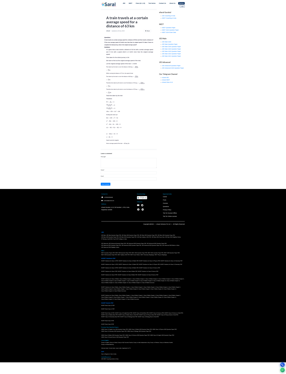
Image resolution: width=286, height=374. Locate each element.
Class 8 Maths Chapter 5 (174, 295)
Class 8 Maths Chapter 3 (150, 295)
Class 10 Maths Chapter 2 (138, 278)
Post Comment (105, 184)
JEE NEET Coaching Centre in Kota (109, 359)
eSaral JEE (165, 77)
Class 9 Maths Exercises (120, 290)
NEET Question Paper (168, 27)
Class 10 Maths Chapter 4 (164, 278)
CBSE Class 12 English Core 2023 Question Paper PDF (114, 329)
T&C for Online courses (170, 216)
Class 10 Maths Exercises (148, 282)
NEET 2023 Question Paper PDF (123, 252)
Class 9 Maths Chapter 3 (150, 287)
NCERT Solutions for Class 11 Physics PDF (149, 264)
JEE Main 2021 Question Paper (171, 56)
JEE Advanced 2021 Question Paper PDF (111, 245)
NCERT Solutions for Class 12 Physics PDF (149, 260)
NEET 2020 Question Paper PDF (172, 252)
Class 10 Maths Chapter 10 (159, 280)
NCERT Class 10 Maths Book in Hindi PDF (128, 314)
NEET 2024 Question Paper (170, 30)
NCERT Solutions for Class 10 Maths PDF (129, 267)
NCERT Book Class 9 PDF (107, 320)
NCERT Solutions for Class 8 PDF (109, 274)
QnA (102, 351)
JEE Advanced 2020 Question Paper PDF (131, 245)
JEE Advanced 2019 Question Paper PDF (152, 245)
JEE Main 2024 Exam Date (158, 237)
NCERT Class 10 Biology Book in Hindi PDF (148, 316)
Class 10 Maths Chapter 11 (173, 280)
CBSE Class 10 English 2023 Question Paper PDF (162, 335)
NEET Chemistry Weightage (147, 254)
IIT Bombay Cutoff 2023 (107, 239)
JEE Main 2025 (166, 42)
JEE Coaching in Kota (168, 16)
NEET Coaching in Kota (169, 18)
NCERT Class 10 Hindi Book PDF (141, 313)
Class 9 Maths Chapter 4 (162, 287)
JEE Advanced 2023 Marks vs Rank (170, 245)
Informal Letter (104, 348)
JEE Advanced (104, 243)
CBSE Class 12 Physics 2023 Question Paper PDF (164, 329)
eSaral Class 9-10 (167, 82)
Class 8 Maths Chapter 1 (125, 295)
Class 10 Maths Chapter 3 (152, 278)
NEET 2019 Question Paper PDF (109, 254)
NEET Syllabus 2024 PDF (124, 254)
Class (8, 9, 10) (140, 3)
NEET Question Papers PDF (108, 252)
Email (102, 176)
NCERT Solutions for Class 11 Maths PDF (128, 264)
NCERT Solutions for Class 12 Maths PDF (129, 260)
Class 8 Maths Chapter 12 (107, 299)
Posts (164, 200)
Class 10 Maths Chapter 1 (126, 278)
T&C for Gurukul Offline (170, 213)
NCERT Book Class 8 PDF (107, 324)
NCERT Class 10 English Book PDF (123, 313)
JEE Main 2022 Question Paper (171, 53)
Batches (181, 3)
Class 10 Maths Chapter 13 (121, 282)
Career (165, 196)
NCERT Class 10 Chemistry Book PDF (110, 316)
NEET (130, 3)
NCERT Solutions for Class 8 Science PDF (148, 274)
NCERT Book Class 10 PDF (108, 313)
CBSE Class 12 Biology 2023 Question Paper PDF (139, 331)
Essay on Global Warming (107, 344)
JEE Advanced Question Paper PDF (117, 243)
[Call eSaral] (282, 364)
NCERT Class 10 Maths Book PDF (109, 314)
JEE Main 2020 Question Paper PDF (110, 237)
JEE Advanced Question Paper (171, 65)
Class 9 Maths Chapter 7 (119, 289)
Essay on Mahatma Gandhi (166, 342)
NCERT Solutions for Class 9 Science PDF (148, 271)
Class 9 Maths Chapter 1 (125, 287)
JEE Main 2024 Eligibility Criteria (173, 237)
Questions (166, 206)
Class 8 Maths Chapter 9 (144, 297)
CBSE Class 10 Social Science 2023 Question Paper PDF (115, 337)
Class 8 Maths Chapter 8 (132, 297)
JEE (124, 3)
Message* (103, 156)
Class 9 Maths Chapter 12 (107, 290)
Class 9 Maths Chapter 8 (132, 289)
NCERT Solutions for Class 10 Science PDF (149, 267)
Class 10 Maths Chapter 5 (177, 278)
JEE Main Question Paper (169, 44)
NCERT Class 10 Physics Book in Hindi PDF (167, 314)
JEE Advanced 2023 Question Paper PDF (136, 243)
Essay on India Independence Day (141, 342)
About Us (172, 3)
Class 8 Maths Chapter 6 (107, 297)
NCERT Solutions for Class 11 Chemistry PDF (171, 264)
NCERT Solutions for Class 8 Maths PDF (127, 274)
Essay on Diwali (113, 342)
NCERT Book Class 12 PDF (108, 305)
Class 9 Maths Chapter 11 (170, 289)
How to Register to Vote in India (108, 354)
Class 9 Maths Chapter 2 (137, 287)
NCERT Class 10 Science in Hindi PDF (174, 313)
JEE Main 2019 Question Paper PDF (128, 237)
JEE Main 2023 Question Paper (171, 51)
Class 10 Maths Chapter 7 (120, 280)
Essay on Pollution (154, 342)
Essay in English (105, 342)
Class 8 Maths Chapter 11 (170, 297)
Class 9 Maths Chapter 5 (174, 287)
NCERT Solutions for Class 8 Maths (109, 295)
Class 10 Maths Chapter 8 (133, 280)
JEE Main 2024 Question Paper (171, 49)
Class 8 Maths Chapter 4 (162, 295)
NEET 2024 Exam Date (169, 32)
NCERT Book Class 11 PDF (108, 309)
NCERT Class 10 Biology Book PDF (128, 316)
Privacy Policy (167, 210)
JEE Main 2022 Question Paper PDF (148, 235)
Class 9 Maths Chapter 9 (144, 289)
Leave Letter (119, 348)
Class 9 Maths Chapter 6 (107, 289)
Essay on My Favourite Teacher (125, 342)
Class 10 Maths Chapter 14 (134, 282)
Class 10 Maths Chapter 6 (107, 280)
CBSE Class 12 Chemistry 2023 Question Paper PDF (114, 331)
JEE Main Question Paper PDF (114, 235)
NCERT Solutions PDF (108, 258)
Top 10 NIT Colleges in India (120, 239)
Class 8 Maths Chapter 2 (137, 295)
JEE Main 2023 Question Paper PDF (130, 235)
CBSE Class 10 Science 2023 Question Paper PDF (137, 335)
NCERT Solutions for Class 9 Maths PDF (127, 271)
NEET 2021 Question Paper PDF (155, 252)
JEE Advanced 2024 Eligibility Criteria (110, 247)
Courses (165, 203)
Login (182, 6)
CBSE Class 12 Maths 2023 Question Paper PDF (140, 329)
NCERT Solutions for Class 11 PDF (109, 264)
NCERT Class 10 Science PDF (156, 313)
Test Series (152, 3)
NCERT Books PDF (107, 303)
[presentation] (133, 66)
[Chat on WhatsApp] (282, 370)
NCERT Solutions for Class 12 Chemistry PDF (171, 260)
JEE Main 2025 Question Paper (171, 46)
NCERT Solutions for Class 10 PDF (109, 267)
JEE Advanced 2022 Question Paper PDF (157, 243)
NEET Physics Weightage (161, 254)
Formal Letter (112, 348)
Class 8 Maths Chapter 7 (119, 297)
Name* (102, 170)
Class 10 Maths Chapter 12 (107, 282)
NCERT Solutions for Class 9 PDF (109, 271)
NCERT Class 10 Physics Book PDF (147, 314)
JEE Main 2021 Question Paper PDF (166, 235)
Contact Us (162, 3)
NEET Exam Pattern (135, 254)
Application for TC (126, 348)
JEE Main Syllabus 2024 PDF (144, 237)
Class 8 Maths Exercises (133, 299)
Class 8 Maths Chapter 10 (157, 297)
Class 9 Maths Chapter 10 (157, 289)
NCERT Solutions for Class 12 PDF (109, 260)
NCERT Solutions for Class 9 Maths (109, 287)
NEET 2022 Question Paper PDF (139, 252)
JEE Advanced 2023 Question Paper (173, 68)
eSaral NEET (166, 80)
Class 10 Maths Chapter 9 (146, 280)
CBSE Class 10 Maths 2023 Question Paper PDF (113, 335)
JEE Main (103, 235)
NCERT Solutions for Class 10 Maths (110, 278)
